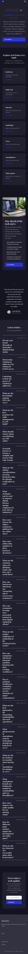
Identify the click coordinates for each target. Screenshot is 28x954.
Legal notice (5, 941)
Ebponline (5, 921)
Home (3, 933)
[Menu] (24, 1)
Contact (4, 944)
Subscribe (11, 902)
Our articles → (9, 39)
